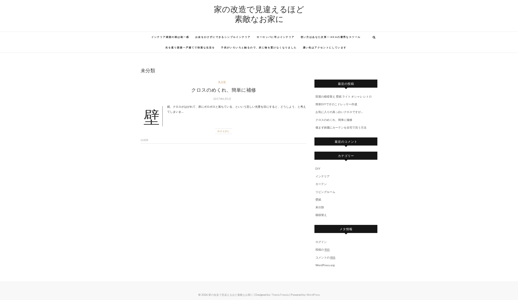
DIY (317, 168)
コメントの (325, 257)
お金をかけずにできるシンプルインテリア (223, 36)
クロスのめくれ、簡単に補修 (223, 89)
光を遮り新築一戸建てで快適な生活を (190, 47)
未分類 (222, 81)
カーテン (321, 184)
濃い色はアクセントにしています (325, 47)
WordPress (313, 294)
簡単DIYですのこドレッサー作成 (336, 104)
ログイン (321, 242)
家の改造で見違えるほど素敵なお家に (259, 13)
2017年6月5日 (222, 98)
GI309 (144, 140)
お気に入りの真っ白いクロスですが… (339, 112)
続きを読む (224, 131)
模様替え (321, 215)
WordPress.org (325, 265)
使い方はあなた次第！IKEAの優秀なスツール (331, 36)
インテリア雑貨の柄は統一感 (170, 36)
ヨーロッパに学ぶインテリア (275, 36)
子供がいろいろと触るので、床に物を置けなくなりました (259, 47)
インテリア (322, 176)
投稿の (322, 249)
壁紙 (318, 199)
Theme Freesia (280, 294)
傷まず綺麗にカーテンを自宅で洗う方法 (340, 127)
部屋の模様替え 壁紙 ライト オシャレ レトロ (343, 96)
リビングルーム (325, 192)
